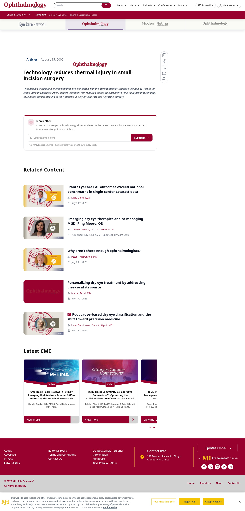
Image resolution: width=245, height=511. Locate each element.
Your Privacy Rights (105, 462)
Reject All (189, 501)
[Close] (239, 501)
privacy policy (90, 144)
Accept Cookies (213, 501)
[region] (122, 502)
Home (191, 483)
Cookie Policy (110, 507)
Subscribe (140, 137)
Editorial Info (12, 462)
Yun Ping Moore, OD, (82, 229)
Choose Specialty (16, 14)
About (8, 450)
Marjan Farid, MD (81, 293)
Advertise (10, 454)
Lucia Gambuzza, (80, 325)
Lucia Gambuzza (80, 197)
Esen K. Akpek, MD (102, 325)
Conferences (165, 5)
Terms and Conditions (62, 454)
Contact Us (55, 458)
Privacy (8, 458)
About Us (205, 483)
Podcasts (147, 5)
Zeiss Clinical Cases (88, 15)
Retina (73, 15)
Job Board (99, 458)
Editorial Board (57, 450)
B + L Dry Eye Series (58, 15)
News (219, 483)
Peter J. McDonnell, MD (84, 256)
